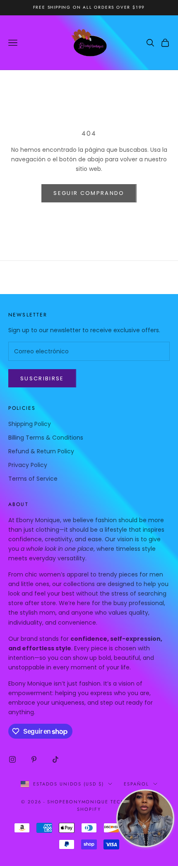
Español (136, 784)
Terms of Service (33, 478)
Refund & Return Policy (41, 451)
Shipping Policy (29, 424)
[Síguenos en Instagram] (12, 759)
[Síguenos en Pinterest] (34, 759)
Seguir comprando (88, 193)
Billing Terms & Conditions (45, 437)
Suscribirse (42, 378)
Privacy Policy (27, 465)
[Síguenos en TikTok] (55, 759)
